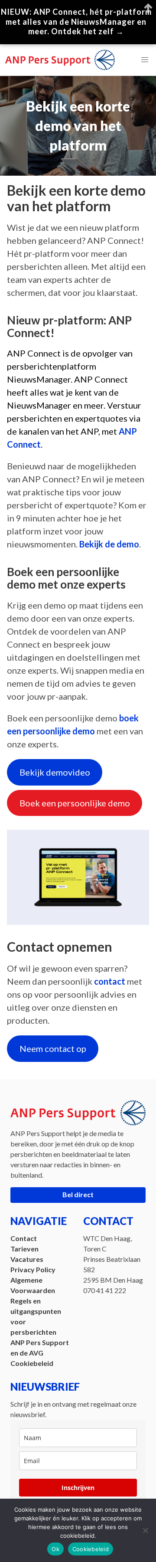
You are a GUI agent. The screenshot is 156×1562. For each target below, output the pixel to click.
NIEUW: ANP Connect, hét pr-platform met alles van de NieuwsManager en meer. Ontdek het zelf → (76, 21)
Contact (23, 1238)
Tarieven (24, 1248)
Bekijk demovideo (55, 772)
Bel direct (78, 1194)
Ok (55, 1549)
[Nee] (145, 1530)
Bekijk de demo (109, 544)
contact (109, 981)
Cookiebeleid (31, 1363)
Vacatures (26, 1259)
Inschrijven (78, 1487)
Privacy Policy (32, 1269)
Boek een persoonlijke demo (75, 803)
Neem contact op (53, 1048)
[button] (144, 59)
